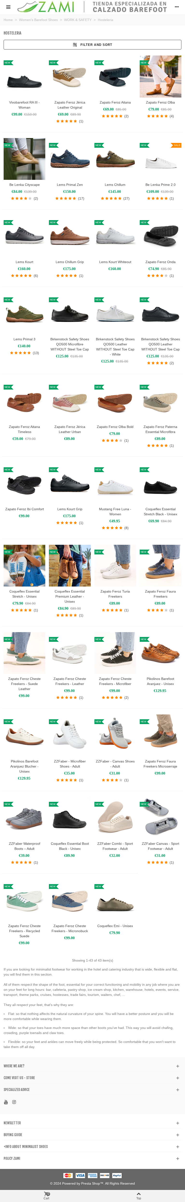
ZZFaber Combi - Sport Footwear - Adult (115, 846)
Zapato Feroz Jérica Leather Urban (69, 429)
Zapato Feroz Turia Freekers (115, 593)
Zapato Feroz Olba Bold (115, 427)
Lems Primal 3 (24, 339)
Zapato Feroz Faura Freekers (160, 593)
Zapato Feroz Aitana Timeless (24, 429)
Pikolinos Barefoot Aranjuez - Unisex (160, 681)
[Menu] (8, 6)
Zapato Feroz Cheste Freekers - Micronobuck (70, 928)
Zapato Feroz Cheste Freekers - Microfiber (115, 681)
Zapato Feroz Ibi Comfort (24, 509)
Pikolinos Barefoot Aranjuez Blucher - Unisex (24, 766)
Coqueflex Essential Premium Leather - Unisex (70, 596)
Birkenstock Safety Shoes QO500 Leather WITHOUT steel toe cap (160, 344)
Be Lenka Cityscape (24, 185)
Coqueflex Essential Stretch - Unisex (24, 593)
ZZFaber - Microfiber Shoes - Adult (70, 763)
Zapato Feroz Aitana (115, 102)
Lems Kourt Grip (69, 509)
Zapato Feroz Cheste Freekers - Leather (69, 681)
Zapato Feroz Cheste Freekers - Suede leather (24, 684)
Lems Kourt (24, 262)
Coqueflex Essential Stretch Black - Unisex (160, 511)
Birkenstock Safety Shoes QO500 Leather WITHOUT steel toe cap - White (115, 346)
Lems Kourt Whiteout (115, 262)
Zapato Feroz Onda (160, 262)
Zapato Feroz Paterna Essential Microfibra (160, 429)
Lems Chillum (115, 185)
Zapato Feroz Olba (160, 102)
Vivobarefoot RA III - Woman (24, 104)
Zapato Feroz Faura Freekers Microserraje (160, 763)
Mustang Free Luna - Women (115, 511)
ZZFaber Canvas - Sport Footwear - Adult (160, 846)
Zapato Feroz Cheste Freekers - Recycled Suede (24, 931)
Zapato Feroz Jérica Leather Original (69, 104)
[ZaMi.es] (92, 6)
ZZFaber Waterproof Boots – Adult (24, 846)
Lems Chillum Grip (70, 262)
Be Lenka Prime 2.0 (160, 185)
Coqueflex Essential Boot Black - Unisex (70, 846)
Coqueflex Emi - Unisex (115, 926)
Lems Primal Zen (70, 185)
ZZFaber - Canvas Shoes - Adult (115, 763)
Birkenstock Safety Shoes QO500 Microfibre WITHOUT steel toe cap (69, 344)
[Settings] (176, 6)
